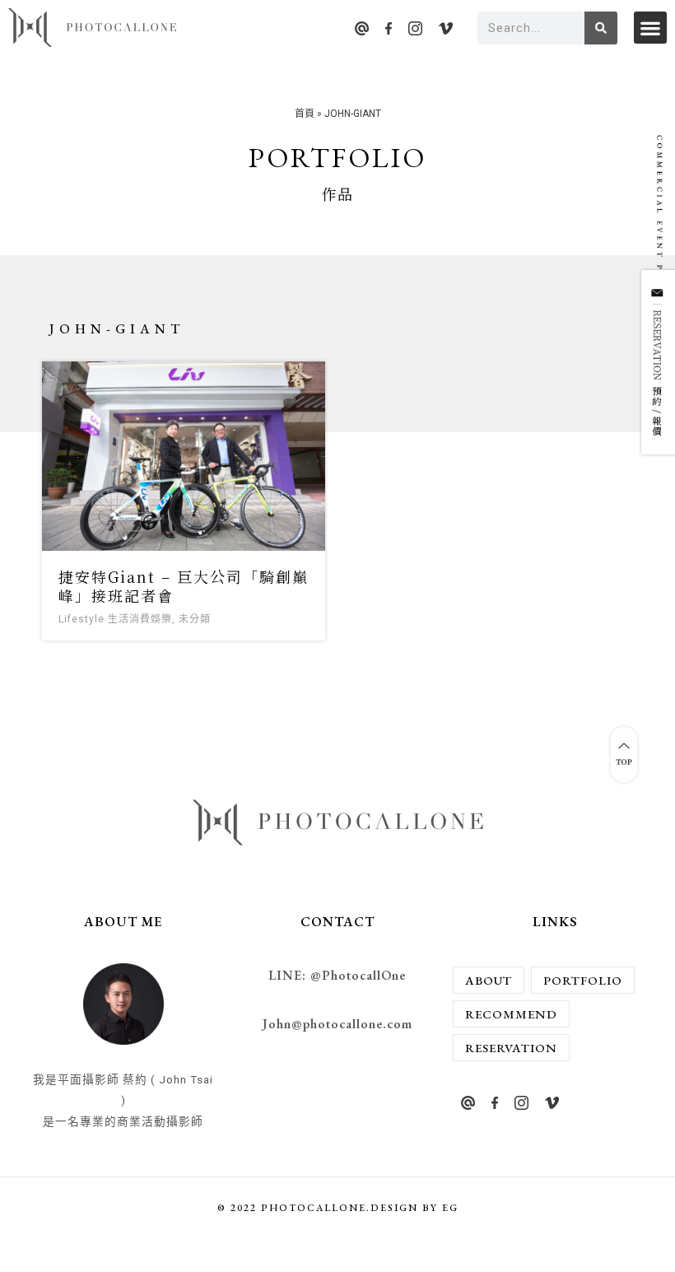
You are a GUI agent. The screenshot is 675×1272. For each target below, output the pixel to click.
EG (450, 1207)
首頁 (304, 113)
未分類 (195, 619)
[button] (650, 28)
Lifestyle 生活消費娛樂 (115, 619)
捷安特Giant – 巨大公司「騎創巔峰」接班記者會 (183, 586)
